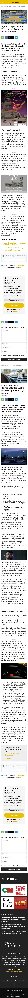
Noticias (6, 6)
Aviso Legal (7, 990)
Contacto (22, 992)
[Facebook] (6, 37)
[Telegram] (16, 37)
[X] (9, 37)
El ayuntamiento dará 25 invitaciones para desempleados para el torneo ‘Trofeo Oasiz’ (13, 248)
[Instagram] (7, 981)
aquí (20, 267)
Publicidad (16, 992)
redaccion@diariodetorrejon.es (14, 971)
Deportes (10, 6)
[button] (2, 2)
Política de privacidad (17, 990)
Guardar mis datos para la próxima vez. (13, 355)
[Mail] (11, 981)
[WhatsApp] (2, 37)
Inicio (2, 6)
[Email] (12, 37)
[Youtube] (14, 984)
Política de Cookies (8, 992)
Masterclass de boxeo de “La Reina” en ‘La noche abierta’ (14, 244)
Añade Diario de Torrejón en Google (14, 259)
